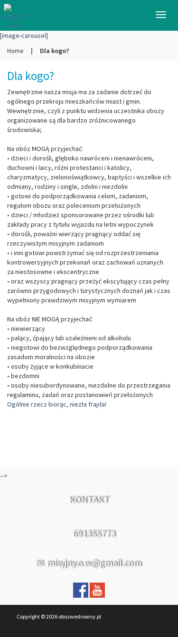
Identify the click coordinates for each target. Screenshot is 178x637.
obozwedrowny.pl (79, 616)
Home (15, 50)
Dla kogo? (30, 75)
